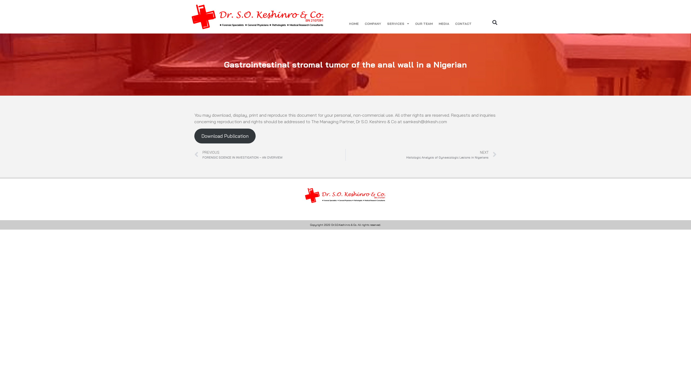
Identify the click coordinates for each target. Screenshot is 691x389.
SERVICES (395, 24)
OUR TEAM (424, 24)
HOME (354, 24)
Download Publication (225, 136)
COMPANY (373, 24)
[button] (494, 22)
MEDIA (444, 24)
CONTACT (463, 24)
